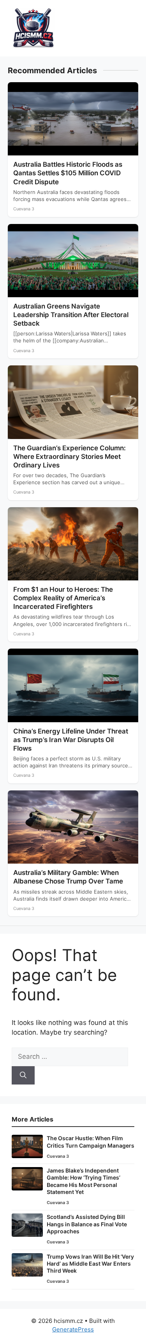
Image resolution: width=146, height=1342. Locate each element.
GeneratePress (73, 1329)
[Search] (23, 1075)
